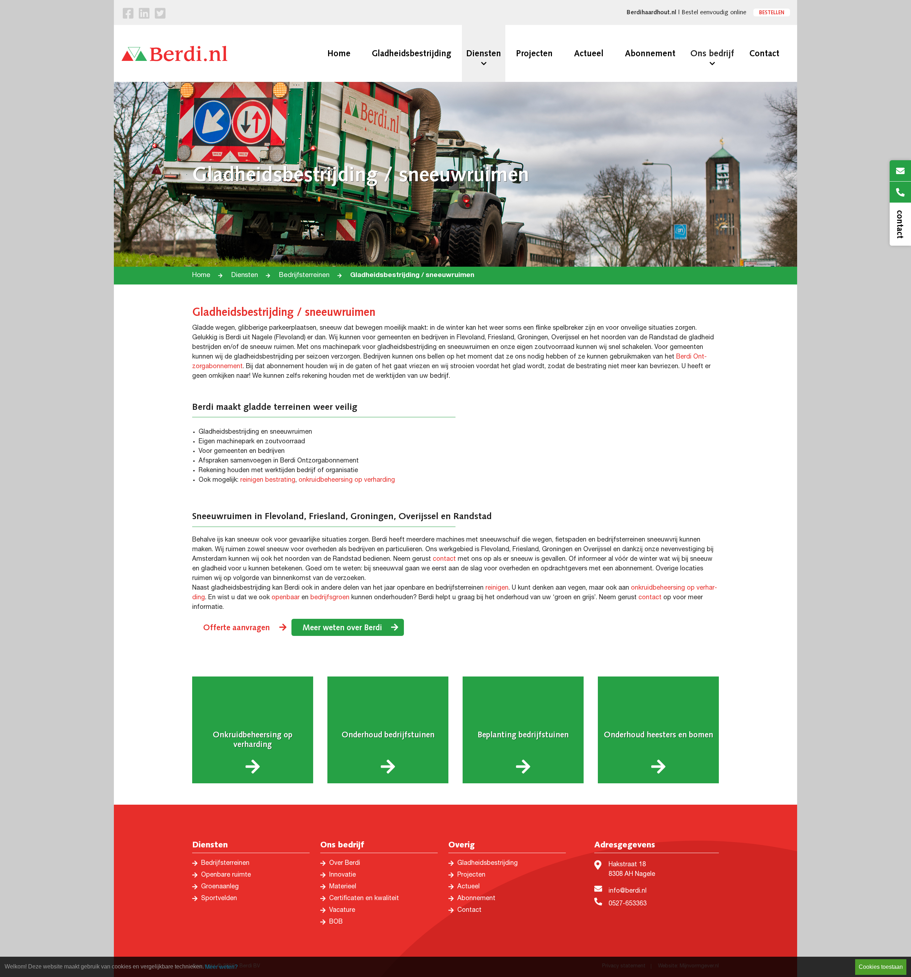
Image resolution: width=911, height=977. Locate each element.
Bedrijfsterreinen (304, 275)
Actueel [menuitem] (589, 53)
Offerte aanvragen (236, 627)
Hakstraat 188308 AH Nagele (632, 870)
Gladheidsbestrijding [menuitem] (411, 53)
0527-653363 (628, 904)
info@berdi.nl (628, 891)
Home (201, 275)
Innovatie (342, 875)
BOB (336, 922)
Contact (469, 910)
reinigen (497, 588)
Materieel (342, 887)
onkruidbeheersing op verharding (347, 480)
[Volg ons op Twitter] (160, 15)
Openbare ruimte (226, 875)
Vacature (342, 910)
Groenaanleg (220, 887)
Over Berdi (344, 863)
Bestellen (771, 12)
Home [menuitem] (339, 53)
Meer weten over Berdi (342, 627)
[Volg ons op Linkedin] (144, 15)
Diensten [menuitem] (483, 53)
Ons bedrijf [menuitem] (712, 53)
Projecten (471, 875)
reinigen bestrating (267, 480)
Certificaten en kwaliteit (364, 898)
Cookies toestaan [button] (881, 967)
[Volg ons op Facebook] (128, 15)
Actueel (468, 887)
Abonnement (476, 898)
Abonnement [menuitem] (650, 53)
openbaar (286, 598)
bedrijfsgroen (329, 598)
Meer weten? (221, 967)
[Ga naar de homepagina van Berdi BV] (174, 53)
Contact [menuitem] (764, 53)
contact (444, 559)
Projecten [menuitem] (534, 53)
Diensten (244, 275)
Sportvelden (219, 898)
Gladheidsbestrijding (487, 863)
